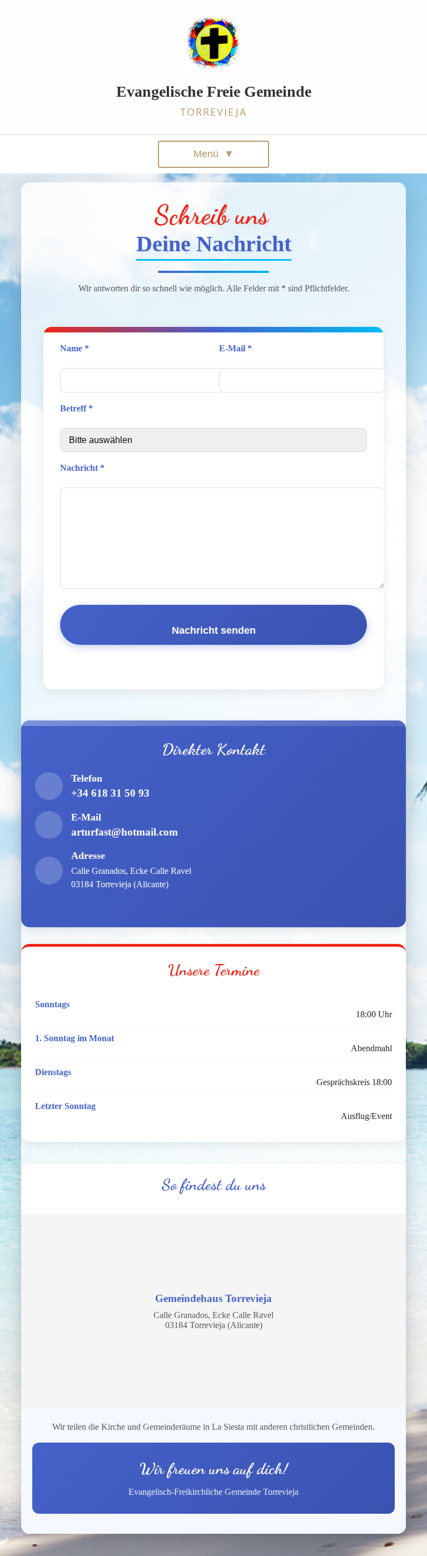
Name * (74, 348)
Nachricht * (82, 468)
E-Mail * (235, 348)
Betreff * (76, 408)
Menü (213, 154)
